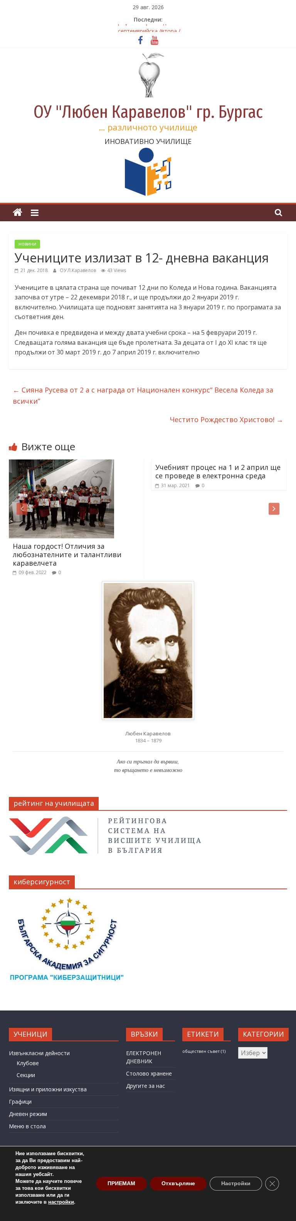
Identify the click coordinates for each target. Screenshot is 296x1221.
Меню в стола (27, 1126)
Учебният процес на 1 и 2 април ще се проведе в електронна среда (218, 471)
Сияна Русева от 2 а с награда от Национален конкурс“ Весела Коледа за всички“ (143, 395)
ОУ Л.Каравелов (78, 270)
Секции (26, 1075)
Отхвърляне (178, 1183)
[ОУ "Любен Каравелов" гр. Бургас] (17, 212)
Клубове (28, 1063)
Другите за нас (145, 1085)
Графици (20, 1101)
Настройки (236, 1183)
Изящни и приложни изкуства (48, 1089)
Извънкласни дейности (39, 1053)
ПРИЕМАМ (121, 1183)
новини (27, 244)
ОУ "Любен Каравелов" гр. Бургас (148, 111)
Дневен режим (28, 1113)
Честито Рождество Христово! (226, 419)
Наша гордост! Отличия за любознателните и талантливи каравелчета (67, 554)
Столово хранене (149, 1073)
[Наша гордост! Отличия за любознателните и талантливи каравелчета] (61, 464)
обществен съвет (203, 1051)
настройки (61, 1202)
